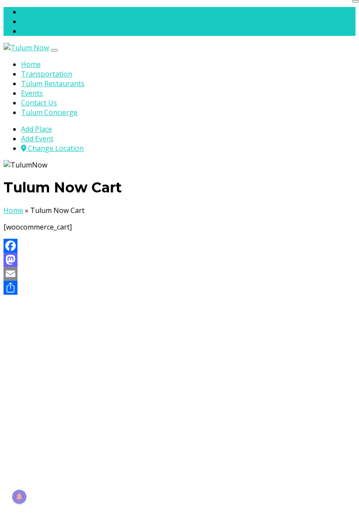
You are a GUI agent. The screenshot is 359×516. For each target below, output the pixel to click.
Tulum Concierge (49, 112)
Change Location (55, 31)
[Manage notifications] (19, 497)
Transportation (46, 74)
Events (32, 93)
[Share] (179, 288)
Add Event (37, 21)
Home (31, 64)
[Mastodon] (179, 260)
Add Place (36, 12)
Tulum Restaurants (52, 83)
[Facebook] (179, 246)
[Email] (179, 274)
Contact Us (39, 103)
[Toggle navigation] (54, 50)
